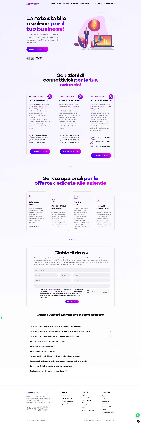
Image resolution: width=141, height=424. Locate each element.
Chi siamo (104, 395)
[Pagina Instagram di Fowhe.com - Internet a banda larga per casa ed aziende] (101, 4)
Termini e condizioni (89, 420)
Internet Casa (66, 395)
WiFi (83, 407)
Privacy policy (99, 420)
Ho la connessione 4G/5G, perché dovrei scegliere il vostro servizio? (55, 356)
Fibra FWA (37, 104)
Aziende (66, 3)
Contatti (104, 398)
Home (53, 3)
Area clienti (84, 3)
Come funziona (106, 406)
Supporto (74, 3)
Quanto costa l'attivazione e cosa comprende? (47, 341)
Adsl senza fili (86, 398)
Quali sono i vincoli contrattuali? (42, 346)
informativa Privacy (50, 289)
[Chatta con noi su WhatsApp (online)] (138, 415)
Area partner (106, 404)
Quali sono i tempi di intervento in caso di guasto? (48, 371)
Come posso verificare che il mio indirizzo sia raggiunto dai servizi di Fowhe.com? (60, 331)
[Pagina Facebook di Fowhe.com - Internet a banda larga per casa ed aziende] (99, 4)
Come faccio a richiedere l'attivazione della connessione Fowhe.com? (55, 326)
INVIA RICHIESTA (72, 301)
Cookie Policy (107, 420)
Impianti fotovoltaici (88, 410)
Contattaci (109, 3)
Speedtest (65, 404)
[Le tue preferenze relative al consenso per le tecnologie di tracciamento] (1, 318)
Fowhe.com (33, 420)
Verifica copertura (67, 401)
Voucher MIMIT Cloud (86, 401)
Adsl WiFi (84, 405)
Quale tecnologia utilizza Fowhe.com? (44, 351)
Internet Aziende (67, 398)
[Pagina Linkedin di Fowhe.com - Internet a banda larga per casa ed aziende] (93, 4)
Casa (59, 3)
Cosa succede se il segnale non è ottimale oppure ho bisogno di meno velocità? (59, 361)
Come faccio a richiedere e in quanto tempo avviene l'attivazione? (54, 336)
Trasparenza (105, 409)
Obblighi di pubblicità (108, 412)
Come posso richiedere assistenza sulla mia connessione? (51, 366)
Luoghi (84, 395)
